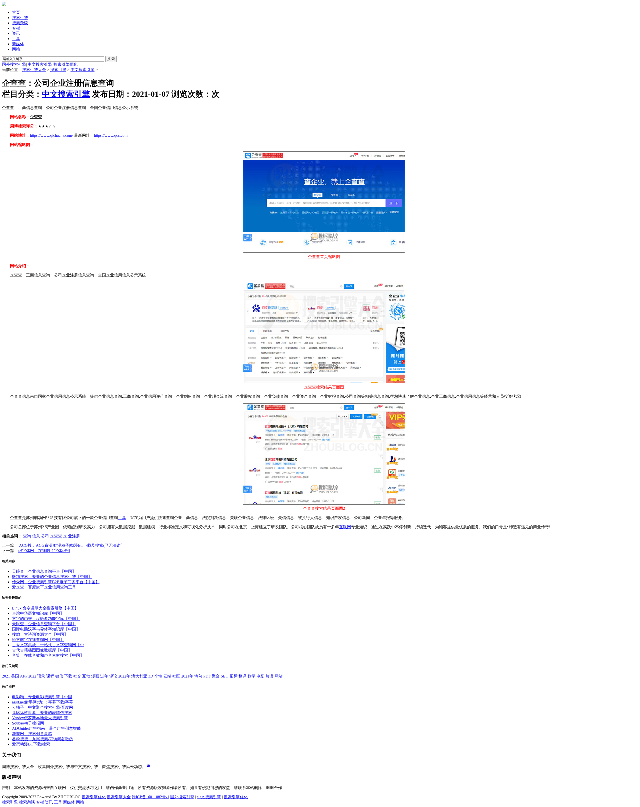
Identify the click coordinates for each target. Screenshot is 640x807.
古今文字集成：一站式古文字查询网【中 (48, 645)
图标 (234, 676)
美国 (15, 676)
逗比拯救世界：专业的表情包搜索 (42, 712)
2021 (6, 676)
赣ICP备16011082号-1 (150, 797)
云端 (167, 676)
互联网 (345, 527)
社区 (176, 676)
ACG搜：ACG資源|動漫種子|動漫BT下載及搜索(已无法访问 (71, 545)
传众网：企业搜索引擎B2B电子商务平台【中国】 (56, 582)
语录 (41, 676)
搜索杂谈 (20, 23)
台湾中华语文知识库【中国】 (38, 613)
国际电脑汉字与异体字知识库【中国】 (46, 629)
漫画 (95, 676)
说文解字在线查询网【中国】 (38, 640)
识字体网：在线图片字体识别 (44, 550)
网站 (16, 49)
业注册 (74, 536)
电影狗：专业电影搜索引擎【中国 (42, 697)
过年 (104, 676)
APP (23, 676)
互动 (86, 676)
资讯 (16, 33)
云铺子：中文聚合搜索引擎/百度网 (42, 707)
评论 (113, 676)
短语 (270, 676)
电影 (260, 676)
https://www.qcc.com (111, 135)
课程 (50, 676)
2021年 (187, 676)
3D (150, 676)
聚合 (216, 676)
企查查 (56, 536)
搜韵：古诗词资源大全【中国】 (40, 634)
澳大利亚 (139, 676)
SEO (224, 676)
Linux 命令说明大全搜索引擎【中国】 (45, 608)
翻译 (242, 676)
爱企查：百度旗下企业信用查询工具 (44, 587)
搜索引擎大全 (34, 70)
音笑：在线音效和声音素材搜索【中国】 (48, 655)
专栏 (16, 28)
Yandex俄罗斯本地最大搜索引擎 (40, 718)
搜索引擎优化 (66, 64)
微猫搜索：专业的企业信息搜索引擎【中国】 (52, 576)
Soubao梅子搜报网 (28, 723)
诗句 (198, 676)
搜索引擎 (20, 18)
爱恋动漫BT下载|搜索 (31, 744)
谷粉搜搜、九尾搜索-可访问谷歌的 (42, 739)
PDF (207, 676)
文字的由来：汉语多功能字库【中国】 (46, 618)
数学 (252, 676)
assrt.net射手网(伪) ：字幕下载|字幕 (42, 702)
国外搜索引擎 (14, 64)
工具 (16, 38)
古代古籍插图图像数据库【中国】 (42, 650)
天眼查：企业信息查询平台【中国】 (44, 571)
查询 (27, 536)
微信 (59, 676)
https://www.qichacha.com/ (51, 135)
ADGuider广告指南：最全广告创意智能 (46, 728)
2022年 (124, 676)
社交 (77, 676)
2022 (32, 676)
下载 (68, 676)
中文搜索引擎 (40, 64)
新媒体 (18, 44)
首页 (16, 12)
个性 (158, 676)
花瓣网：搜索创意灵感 (32, 734)
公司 (45, 536)
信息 (36, 536)
